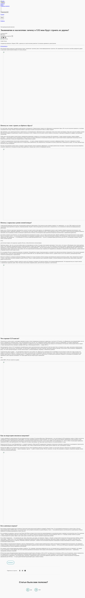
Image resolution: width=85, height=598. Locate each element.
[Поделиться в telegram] (1, 37)
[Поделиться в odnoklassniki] (5, 37)
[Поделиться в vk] (3, 37)
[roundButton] (20, 571)
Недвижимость (4, 46)
